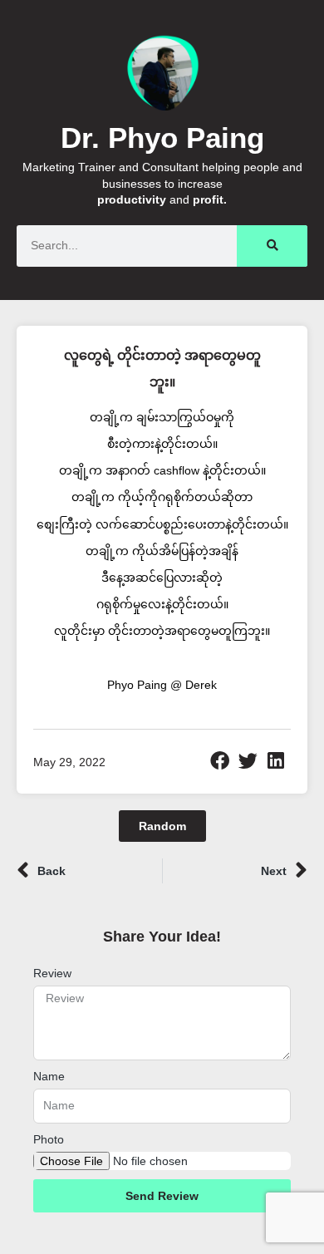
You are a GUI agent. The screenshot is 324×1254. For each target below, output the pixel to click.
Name (49, 1076)
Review (52, 973)
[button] (220, 761)
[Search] (272, 246)
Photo (48, 1139)
